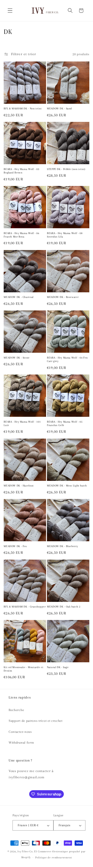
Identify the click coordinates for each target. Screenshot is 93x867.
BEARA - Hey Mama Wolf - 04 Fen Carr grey (67, 359)
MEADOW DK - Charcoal (19, 297)
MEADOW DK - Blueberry (62, 546)
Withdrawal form (21, 742)
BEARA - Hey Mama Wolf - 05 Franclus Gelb (64, 423)
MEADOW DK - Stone (17, 357)
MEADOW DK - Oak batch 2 (63, 606)
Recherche (16, 710)
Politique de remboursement (53, 857)
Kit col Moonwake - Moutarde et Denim (23, 669)
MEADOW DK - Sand (59, 108)
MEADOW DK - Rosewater (63, 297)
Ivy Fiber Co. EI (27, 851)
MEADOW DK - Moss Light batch (67, 485)
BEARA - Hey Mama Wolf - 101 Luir (22, 423)
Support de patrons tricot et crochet (36, 721)
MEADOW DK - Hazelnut (19, 485)
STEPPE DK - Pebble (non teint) (66, 169)
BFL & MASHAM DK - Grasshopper (25, 606)
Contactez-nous (20, 732)
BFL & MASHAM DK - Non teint (23, 108)
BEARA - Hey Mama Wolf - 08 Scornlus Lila (64, 235)
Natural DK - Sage (58, 667)
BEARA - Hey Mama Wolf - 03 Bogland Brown (21, 171)
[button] (10, 10)
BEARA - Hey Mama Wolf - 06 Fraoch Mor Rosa (21, 235)
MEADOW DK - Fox (15, 546)
